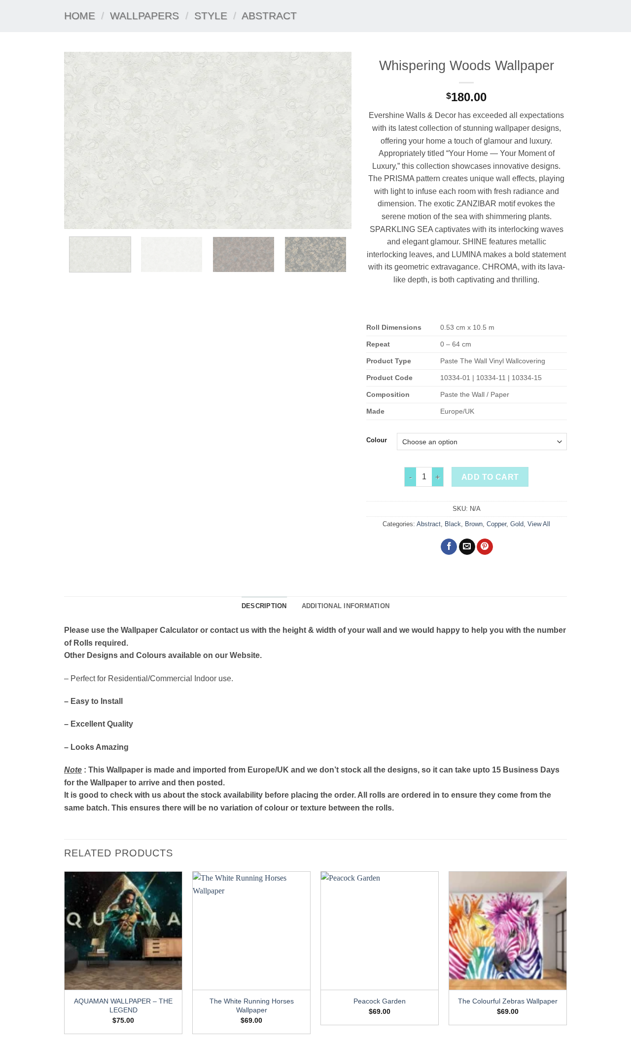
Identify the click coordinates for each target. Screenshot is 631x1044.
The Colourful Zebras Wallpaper (508, 1001)
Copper (496, 524)
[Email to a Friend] (467, 547)
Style (210, 15)
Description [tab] (264, 606)
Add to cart (490, 477)
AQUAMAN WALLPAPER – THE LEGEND (123, 1005)
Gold (517, 524)
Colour (376, 440)
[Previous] (82, 140)
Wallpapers (144, 15)
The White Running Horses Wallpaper (252, 1005)
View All (538, 524)
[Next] (333, 140)
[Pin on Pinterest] (485, 547)
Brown (474, 524)
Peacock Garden (379, 1001)
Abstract (269, 15)
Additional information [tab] (346, 606)
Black (453, 524)
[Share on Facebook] (449, 547)
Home (79, 15)
